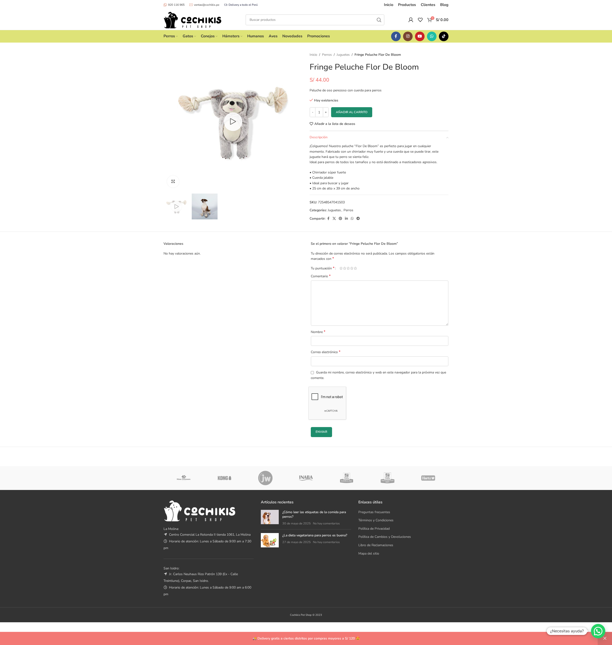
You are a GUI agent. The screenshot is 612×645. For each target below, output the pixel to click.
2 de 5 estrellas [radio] (344, 268)
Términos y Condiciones (375, 520)
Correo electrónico (325, 352)
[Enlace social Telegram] (358, 218)
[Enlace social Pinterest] (340, 218)
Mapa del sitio (368, 553)
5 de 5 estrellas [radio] (355, 268)
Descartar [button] (605, 638)
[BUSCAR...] (378, 19)
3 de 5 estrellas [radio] (348, 268)
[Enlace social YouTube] (420, 36)
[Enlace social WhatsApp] (432, 36)
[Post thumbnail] (270, 518)
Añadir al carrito (351, 112)
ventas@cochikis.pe (206, 4)
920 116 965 (176, 4)
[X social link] (334, 218)
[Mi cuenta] (410, 20)
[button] (598, 631)
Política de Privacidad (374, 528)
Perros (327, 54)
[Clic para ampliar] (173, 182)
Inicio (313, 54)
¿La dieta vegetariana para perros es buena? (314, 535)
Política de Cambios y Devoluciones (384, 536)
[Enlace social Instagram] (408, 36)
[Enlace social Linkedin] (346, 218)
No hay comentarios (326, 523)
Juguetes (343, 54)
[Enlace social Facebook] (396, 36)
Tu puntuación (322, 268)
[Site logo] (193, 19)
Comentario (321, 276)
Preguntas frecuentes (374, 512)
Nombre (318, 331)
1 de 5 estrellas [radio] (341, 268)
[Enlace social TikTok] (443, 36)
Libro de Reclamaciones (375, 545)
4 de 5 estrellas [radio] (352, 268)
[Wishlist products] (420, 20)
